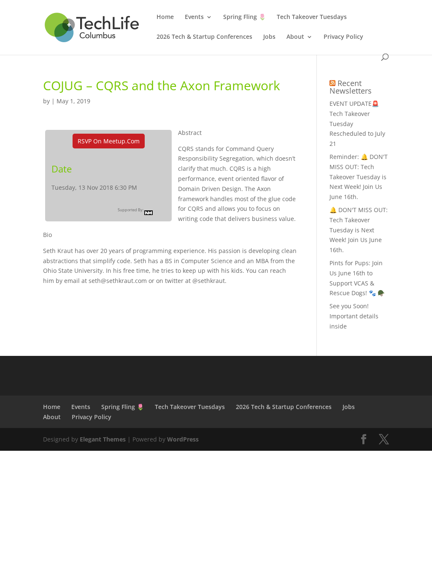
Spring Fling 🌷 (244, 17)
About (295, 37)
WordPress (183, 439)
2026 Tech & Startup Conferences (204, 37)
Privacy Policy (343, 37)
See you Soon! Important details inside (353, 316)
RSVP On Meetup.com (109, 141)
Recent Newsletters (350, 87)
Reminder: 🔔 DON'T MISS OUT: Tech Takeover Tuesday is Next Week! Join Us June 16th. (358, 177)
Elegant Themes (103, 439)
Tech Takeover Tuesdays (312, 17)
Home (165, 17)
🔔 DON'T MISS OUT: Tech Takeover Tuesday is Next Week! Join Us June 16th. (358, 230)
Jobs (269, 37)
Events (194, 17)
